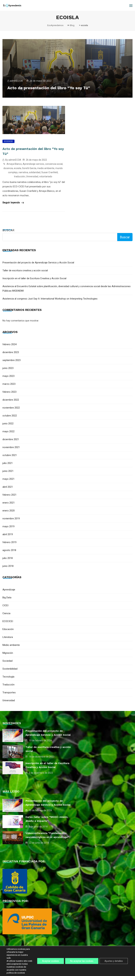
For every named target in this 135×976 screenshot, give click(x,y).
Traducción (8, 684)
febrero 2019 (9, 542)
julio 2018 (7, 558)
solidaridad (34, 172)
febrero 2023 (9, 391)
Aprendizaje (8, 589)
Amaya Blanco (14, 164)
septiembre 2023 (11, 360)
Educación (8, 629)
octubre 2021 (9, 455)
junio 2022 (8, 423)
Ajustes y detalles (114, 961)
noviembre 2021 (11, 447)
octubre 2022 (9, 415)
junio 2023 (8, 368)
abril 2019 (7, 534)
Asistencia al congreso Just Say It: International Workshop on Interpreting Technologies (49, 298)
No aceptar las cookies (81, 961)
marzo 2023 (8, 383)
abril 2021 (7, 486)
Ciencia (6, 613)
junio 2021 (8, 471)
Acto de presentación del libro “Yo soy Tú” (48, 88)
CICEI (5, 605)
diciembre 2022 (10, 399)
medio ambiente (45, 168)
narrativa (23, 172)
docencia (8, 168)
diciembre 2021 (10, 439)
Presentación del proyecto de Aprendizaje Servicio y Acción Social (38, 262)
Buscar (8, 230)
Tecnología (8, 676)
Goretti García (29, 168)
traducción (19, 176)
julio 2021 (7, 463)
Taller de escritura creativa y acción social (25, 270)
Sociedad (7, 660)
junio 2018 (8, 566)
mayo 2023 (8, 376)
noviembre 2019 (11, 518)
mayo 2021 (8, 478)
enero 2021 (8, 502)
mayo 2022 (8, 431)
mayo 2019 (8, 526)
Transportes (9, 692)
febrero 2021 (9, 494)
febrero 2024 (9, 344)
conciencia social (54, 164)
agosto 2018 (9, 550)
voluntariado (45, 176)
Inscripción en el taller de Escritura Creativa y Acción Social (34, 278)
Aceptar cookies (50, 961)
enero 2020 (8, 510)
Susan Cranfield (49, 172)
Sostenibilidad (9, 668)
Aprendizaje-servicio (33, 164)
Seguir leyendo (11, 202)
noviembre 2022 (11, 407)
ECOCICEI (8, 141)
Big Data (6, 597)
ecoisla (17, 168)
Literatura (7, 637)
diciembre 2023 (10, 352)
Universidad (32, 176)
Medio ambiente (11, 645)
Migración (7, 652)
